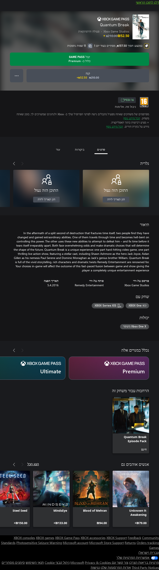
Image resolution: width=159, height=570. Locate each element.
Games (154, 547)
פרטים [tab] (101, 149)
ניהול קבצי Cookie (57, 562)
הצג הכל (33, 464)
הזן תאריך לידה (116, 199)
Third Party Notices (145, 567)
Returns (130, 542)
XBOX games (45, 537)
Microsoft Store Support (106, 542)
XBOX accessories (93, 537)
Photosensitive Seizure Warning (39, 542)
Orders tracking (148, 542)
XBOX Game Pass (67, 537)
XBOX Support (116, 537)
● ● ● (17, 75)
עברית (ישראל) (148, 552)
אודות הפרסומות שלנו (116, 567)
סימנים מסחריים (13, 562)
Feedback (134, 537)
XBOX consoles (24, 537)
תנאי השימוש (35, 562)
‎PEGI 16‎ (129, 100)
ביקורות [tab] (79, 149)
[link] (131, 425)
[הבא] (14, 163)
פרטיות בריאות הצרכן (144, 562)
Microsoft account (75, 542)
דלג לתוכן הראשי (147, 2)
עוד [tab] (58, 149)
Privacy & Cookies (98, 562)
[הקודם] (22, 163)
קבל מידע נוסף (131, 118)
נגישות (95, 567)
